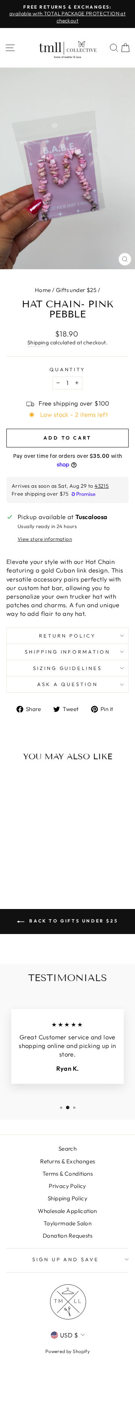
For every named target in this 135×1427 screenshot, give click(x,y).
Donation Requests (67, 1235)
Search (67, 1148)
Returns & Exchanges (67, 1161)
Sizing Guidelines (67, 668)
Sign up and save (65, 1259)
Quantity (68, 369)
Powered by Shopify (67, 1351)
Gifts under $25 (76, 290)
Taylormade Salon (68, 1223)
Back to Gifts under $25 (72, 921)
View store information (45, 539)
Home (43, 290)
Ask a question (67, 684)
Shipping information (68, 652)
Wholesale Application (67, 1210)
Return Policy (67, 636)
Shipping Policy (67, 1198)
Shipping (38, 342)
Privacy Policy (67, 1185)
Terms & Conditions (67, 1173)
